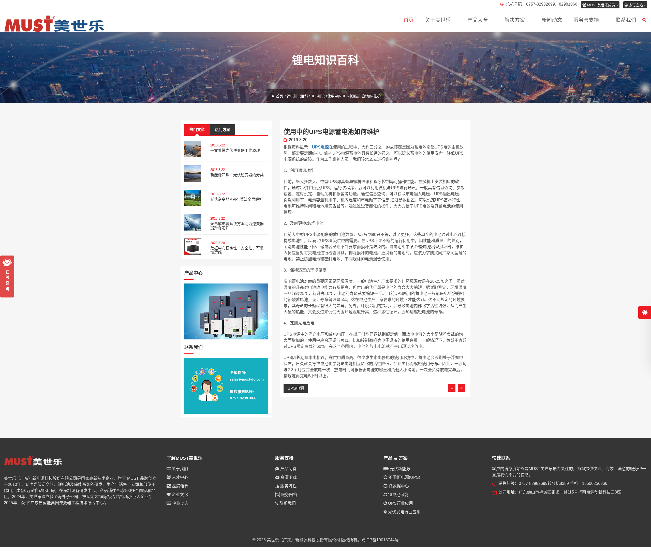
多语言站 (636, 5)
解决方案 (515, 20)
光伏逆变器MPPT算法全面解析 (236, 199)
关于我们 (179, 469)
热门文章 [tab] (197, 129)
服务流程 (288, 486)
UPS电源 (320, 147)
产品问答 (288, 469)
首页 (409, 20)
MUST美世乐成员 (601, 5)
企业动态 (179, 503)
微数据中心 (398, 486)
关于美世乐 (438, 20)
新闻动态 (552, 20)
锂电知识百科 (297, 96)
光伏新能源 (399, 469)
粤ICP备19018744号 (380, 540)
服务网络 (288, 494)
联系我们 (626, 20)
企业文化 (179, 494)
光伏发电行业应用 (404, 512)
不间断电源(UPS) (404, 477)
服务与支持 (586, 20)
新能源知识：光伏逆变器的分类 (237, 175)
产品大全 (477, 20)
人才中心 (179, 477)
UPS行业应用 (400, 503)
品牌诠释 (179, 486)
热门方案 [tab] (222, 129)
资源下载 (288, 477)
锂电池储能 (397, 494)
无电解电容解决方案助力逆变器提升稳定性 (237, 225)
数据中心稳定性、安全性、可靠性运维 (237, 250)
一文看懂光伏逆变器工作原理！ (237, 150)
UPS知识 (317, 96)
